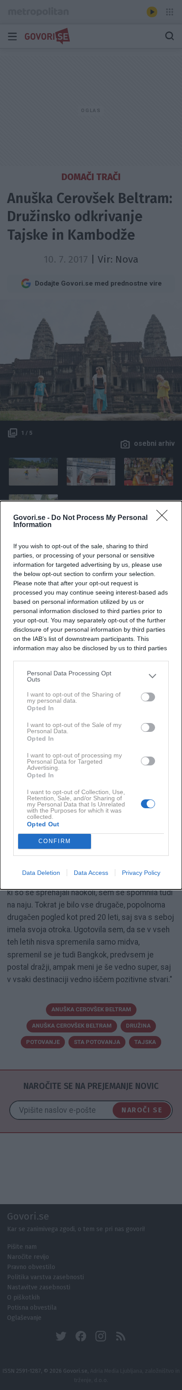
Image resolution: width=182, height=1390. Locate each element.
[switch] (148, 697)
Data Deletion (41, 872)
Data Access (91, 872)
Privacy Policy (141, 872)
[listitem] (91, 676)
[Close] (164, 518)
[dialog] (91, 695)
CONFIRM (54, 841)
